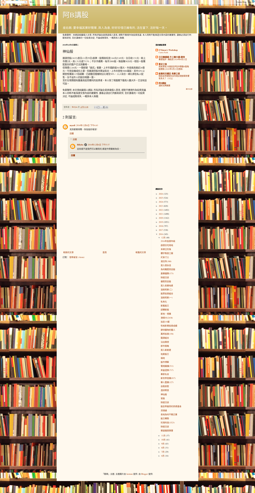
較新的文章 (68, 252)
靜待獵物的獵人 (168, 329)
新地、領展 (166, 313)
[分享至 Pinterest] (106, 107)
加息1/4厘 (165, 321)
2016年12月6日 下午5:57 (99, 144)
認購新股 (165, 309)
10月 (163, 439)
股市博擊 (165, 362)
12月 (163, 237)
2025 (161, 197)
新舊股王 (165, 305)
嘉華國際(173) (167, 273)
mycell (72, 125)
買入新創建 (166, 349)
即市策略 (165, 345)
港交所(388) (166, 261)
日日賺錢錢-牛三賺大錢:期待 (172, 56)
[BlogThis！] (98, 107)
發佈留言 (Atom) (76, 257)
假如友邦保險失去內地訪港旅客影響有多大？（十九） (174, 77)
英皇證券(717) (167, 370)
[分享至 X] (101, 107)
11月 (163, 435)
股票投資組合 (167, 293)
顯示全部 (189, 89)
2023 (161, 205)
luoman (129, 473)
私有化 (164, 301)
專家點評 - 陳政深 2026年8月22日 (173, 59)
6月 (163, 455)
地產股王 (165, 354)
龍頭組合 (165, 337)
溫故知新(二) (167, 289)
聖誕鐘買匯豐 (167, 430)
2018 (161, 226)
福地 (163, 358)
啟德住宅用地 (167, 245)
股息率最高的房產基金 (171, 406)
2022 (161, 209)
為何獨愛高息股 (168, 269)
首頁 (105, 252)
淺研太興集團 (164, 85)
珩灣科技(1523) (168, 422)
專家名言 (165, 374)
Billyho (80, 144)
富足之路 (163, 64)
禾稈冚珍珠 (166, 249)
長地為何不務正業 (169, 414)
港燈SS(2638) (167, 317)
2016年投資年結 (168, 241)
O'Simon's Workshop (168, 50)
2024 (161, 201)
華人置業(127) (167, 382)
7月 (163, 451)
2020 (161, 217)
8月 (163, 447)
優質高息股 (166, 281)
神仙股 (164, 394)
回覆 (72, 133)
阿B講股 (76, 14)
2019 (161, 222)
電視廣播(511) (167, 366)
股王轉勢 (165, 418)
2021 (161, 213)
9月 (163, 443)
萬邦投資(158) (167, 333)
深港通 (164, 410)
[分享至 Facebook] (104, 107)
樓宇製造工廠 (167, 253)
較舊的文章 (141, 252)
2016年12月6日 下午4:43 (87, 125)
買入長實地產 (167, 285)
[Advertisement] (105, 226)
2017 (161, 230)
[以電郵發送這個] (95, 107)
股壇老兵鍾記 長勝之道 (169, 73)
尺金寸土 (165, 257)
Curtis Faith (163, 52)
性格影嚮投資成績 (169, 325)
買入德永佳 (166, 265)
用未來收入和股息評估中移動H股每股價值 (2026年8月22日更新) (174, 67)
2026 (161, 193)
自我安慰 (165, 386)
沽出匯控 (165, 341)
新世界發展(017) (168, 378)
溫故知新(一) (167, 297)
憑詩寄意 (165, 390)
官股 (163, 398)
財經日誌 (165, 277)
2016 (161, 234)
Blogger (144, 473)
